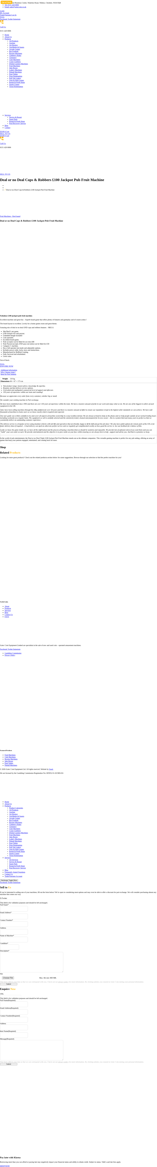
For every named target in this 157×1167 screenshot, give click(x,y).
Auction (12, 812)
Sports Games (14, 853)
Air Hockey (13, 814)
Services (8, 858)
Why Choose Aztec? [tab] (8, 372)
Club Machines (14, 829)
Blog (6, 870)
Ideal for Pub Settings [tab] (8, 374)
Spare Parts (13, 864)
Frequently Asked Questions (15, 872)
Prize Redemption (15, 845)
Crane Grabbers (15, 831)
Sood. (51, 769)
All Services (13, 860)
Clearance (12, 827)
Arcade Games (14, 818)
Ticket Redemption (16, 856)
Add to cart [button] (14, 483)
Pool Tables (13, 843)
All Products (13, 810)
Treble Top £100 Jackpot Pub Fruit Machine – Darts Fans (78, 541)
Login (2, 11)
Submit (8, 984)
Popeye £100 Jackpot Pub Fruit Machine (78, 507)
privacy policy (63, 982)
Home (7, 802)
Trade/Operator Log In (8, 15)
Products (8, 806)
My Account (4, 13)
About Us (8, 804)
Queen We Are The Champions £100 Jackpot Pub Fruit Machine (78, 576)
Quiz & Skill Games (16, 849)
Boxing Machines (15, 822)
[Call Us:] (1, 23)
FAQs (2, 17)
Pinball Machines (15, 841)
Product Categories (16, 808)
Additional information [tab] (9, 370)
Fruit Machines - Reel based (10, 216)
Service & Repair (15, 862)
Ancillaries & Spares (16, 816)
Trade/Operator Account (13, 876)
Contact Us (9, 874)
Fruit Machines (14, 835)
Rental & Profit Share (17, 851)
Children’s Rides (15, 825)
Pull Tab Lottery (15, 847)
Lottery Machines (15, 839)
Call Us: (3, 27)
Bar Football (13, 820)
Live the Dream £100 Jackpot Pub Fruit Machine (78, 472)
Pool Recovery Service (17, 868)
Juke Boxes (13, 837)
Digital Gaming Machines (18, 833)
